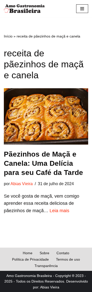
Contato (62, 253)
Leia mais (59, 210)
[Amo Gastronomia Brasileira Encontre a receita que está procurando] (24, 9)
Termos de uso (68, 259)
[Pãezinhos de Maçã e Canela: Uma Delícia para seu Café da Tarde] (46, 116)
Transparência (46, 266)
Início (8, 36)
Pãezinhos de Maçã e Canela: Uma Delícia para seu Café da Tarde (43, 163)
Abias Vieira (21, 183)
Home (27, 253)
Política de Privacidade (30, 259)
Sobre (44, 253)
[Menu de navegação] (82, 8)
